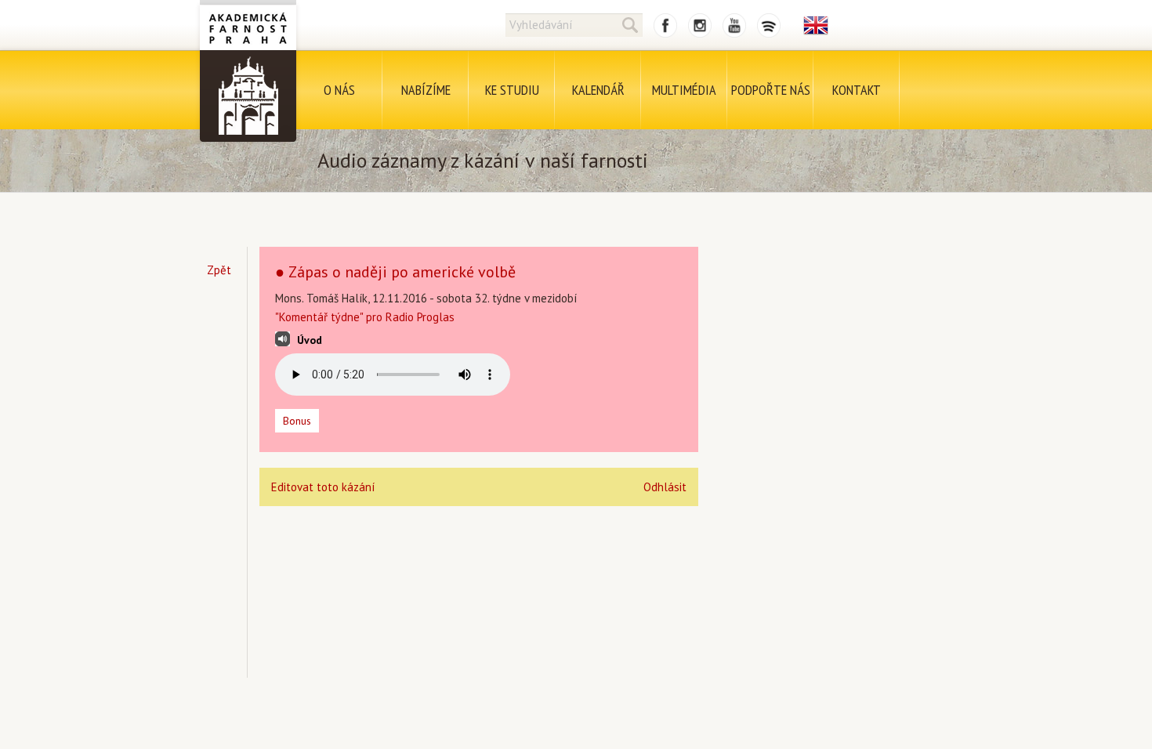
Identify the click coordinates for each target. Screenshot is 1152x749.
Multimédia (684, 90)
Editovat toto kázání (323, 486)
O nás (339, 90)
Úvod (309, 340)
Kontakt (856, 90)
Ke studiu (512, 90)
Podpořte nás (770, 90)
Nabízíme (426, 90)
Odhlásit (664, 486)
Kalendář (598, 90)
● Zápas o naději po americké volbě (395, 271)
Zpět (219, 269)
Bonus (297, 421)
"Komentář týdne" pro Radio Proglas (365, 316)
